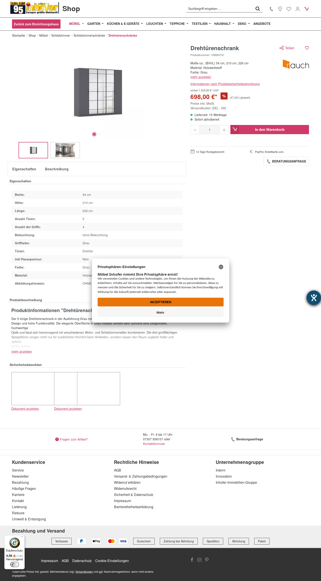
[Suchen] (258, 8)
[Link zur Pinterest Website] (206, 560)
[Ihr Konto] (297, 8)
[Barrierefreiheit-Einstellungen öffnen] (314, 297)
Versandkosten (84, 571)
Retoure (18, 512)
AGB (117, 470)
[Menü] (22, 537)
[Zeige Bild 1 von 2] (94, 134)
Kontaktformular (154, 443)
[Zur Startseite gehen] (34, 8)
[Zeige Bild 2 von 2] (99, 134)
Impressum (122, 500)
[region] (97, 101)
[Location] (280, 8)
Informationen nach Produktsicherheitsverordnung (225, 84)
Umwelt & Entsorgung (29, 518)
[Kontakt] (271, 8)
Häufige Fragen (24, 488)
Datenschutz (82, 560)
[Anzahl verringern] (195, 129)
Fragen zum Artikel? (74, 439)
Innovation (224, 476)
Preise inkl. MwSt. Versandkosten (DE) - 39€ (208, 105)
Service (18, 470)
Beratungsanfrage (288, 161)
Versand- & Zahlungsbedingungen (140, 476)
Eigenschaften (24, 168)
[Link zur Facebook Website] (192, 560)
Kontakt (18, 500)
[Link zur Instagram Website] (199, 560)
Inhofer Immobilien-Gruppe (236, 482)
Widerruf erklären (127, 482)
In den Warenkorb (270, 129)
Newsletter (20, 476)
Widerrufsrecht (125, 488)
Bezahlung (20, 482)
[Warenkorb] (306, 8)
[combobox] (219, 8)
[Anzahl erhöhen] (224, 129)
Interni (220, 470)
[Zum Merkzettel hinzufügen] (307, 48)
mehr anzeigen (200, 77)
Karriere (18, 494)
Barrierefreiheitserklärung (133, 506)
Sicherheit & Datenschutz (133, 494)
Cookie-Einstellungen (112, 560)
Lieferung (19, 506)
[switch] (14, 564)
